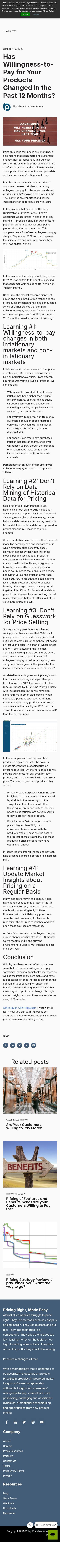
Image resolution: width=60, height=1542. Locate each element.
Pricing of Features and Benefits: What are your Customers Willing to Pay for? (28, 1203)
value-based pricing (17, 1120)
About (6, 1441)
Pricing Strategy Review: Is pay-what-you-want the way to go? (29, 1283)
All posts (11, 31)
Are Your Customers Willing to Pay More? (24, 1126)
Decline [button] (36, 14)
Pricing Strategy (15, 1194)
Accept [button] (25, 14)
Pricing (10, 1275)
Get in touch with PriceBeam (19, 1007)
